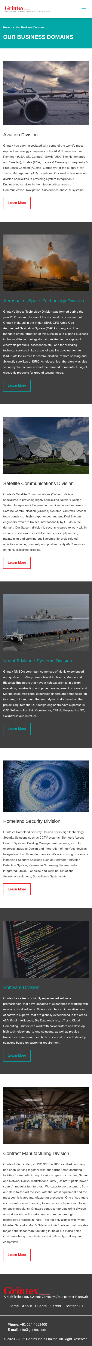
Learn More (17, 203)
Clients (41, 1306)
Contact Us (73, 1306)
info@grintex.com (32, 1329)
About (27, 1306)
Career (55, 1306)
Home (6, 27)
